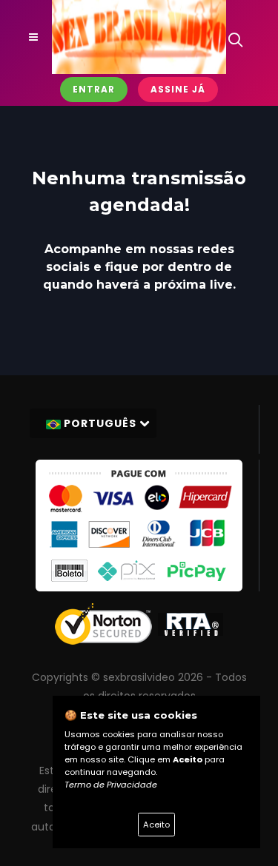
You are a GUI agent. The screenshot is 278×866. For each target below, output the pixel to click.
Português (100, 423)
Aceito (156, 824)
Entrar (94, 89)
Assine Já (177, 89)
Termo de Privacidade (110, 785)
